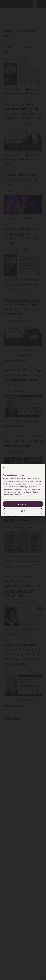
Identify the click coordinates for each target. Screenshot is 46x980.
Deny (23, 511)
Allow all (23, 504)
